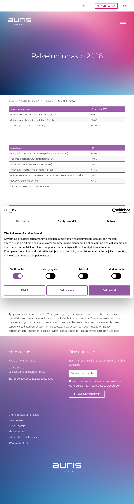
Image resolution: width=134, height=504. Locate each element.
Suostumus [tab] (23, 221)
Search (125, 6)
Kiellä (24, 290)
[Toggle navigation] (123, 22)
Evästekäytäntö (19, 442)
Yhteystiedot (17, 431)
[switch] (50, 276)
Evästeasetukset (42, 378)
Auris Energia (29, 100)
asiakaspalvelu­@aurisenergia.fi (27, 371)
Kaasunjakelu (17, 420)
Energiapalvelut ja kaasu (24, 414)
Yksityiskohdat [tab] (67, 221)
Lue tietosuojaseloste (106, 385)
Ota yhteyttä (106, 6)
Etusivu (13, 100)
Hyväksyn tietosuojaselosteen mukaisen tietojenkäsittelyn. (96, 383)
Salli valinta (67, 290)
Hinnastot (46, 100)
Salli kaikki (109, 290)
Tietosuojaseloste (20, 378)
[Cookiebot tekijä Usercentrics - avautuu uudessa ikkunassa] (114, 211)
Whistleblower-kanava (23, 437)
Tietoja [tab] (111, 221)
